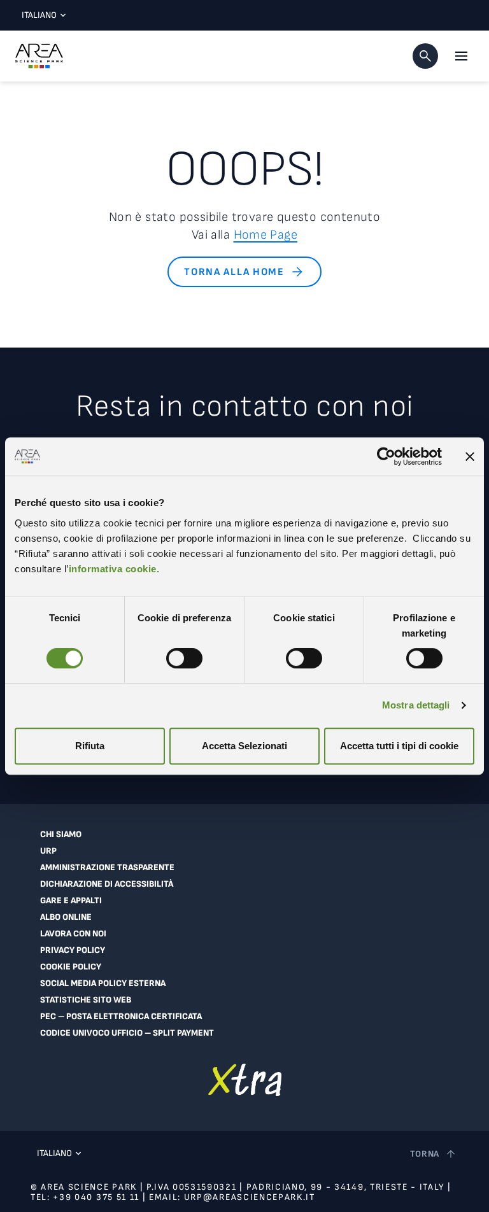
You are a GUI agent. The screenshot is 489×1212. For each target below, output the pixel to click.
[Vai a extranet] (244, 1080)
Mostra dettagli (416, 705)
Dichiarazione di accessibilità (106, 884)
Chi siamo (61, 834)
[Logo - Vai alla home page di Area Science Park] (39, 56)
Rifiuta (89, 745)
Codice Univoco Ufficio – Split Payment (127, 1033)
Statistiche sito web (85, 1000)
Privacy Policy (72, 950)
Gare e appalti (71, 901)
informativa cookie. (114, 568)
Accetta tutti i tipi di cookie (399, 745)
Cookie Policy (70, 967)
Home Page (266, 235)
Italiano (39, 15)
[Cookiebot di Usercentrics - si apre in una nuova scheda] (386, 456)
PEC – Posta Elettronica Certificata (121, 1016)
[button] (425, 56)
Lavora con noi (73, 934)
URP (48, 851)
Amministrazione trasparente (107, 868)
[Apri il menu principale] (461, 56)
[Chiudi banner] (469, 456)
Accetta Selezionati (244, 745)
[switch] (184, 658)
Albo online (66, 917)
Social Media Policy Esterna (103, 983)
